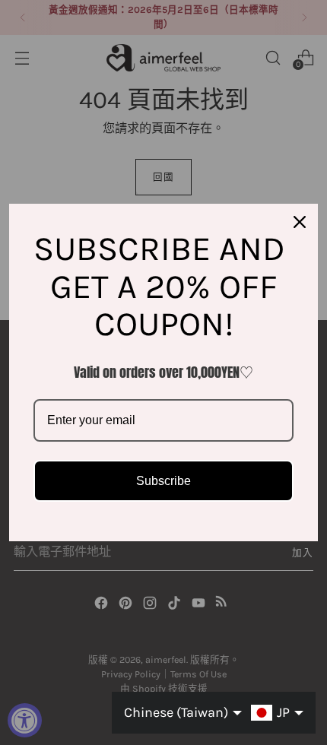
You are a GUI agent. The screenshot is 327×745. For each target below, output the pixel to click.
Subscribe (163, 480)
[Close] (299, 222)
